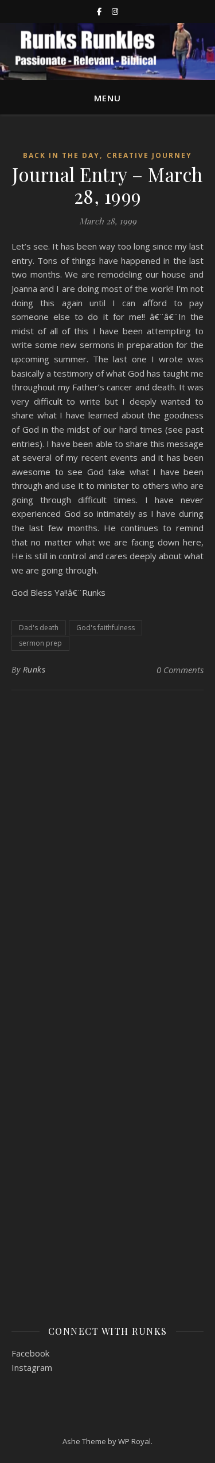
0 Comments (180, 669)
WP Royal (134, 1441)
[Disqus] (107, 850)
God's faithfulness (105, 627)
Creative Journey (149, 155)
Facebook (30, 1353)
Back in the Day (61, 155)
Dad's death (38, 627)
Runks (34, 669)
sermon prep (40, 643)
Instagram (31, 1367)
